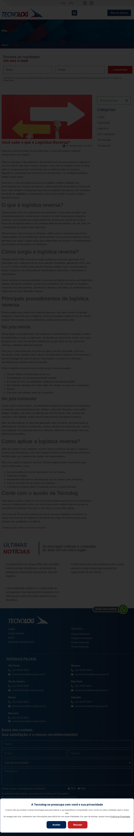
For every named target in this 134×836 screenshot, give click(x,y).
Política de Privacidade (120, 816)
